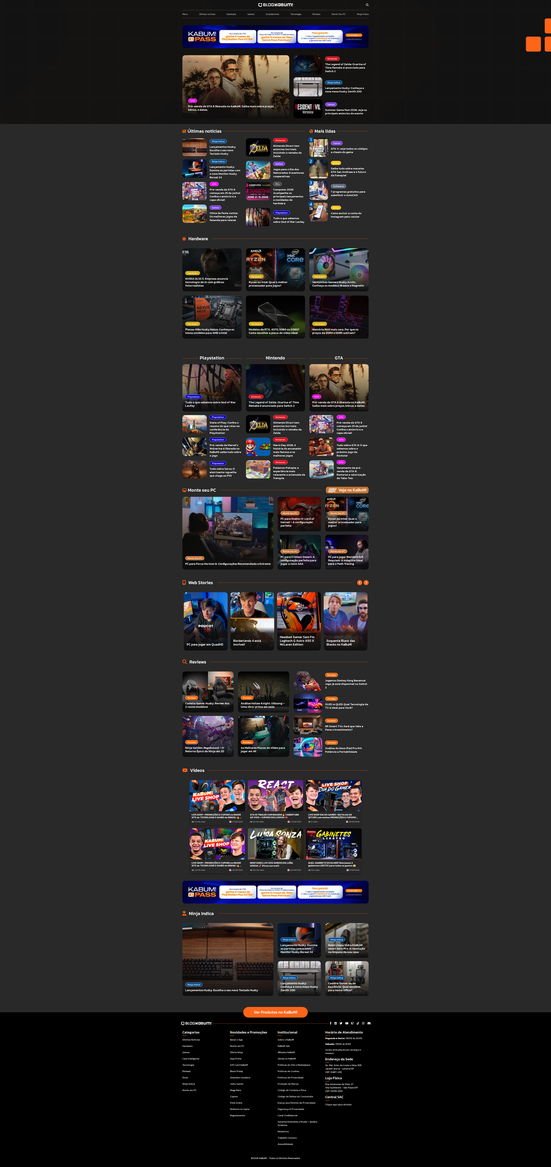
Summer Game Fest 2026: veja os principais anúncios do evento (346, 111)
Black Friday (236, 1071)
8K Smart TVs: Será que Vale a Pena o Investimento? (344, 728)
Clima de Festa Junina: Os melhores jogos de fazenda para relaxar (224, 216)
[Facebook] (330, 1023)
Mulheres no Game (240, 1109)
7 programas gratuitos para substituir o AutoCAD (348, 193)
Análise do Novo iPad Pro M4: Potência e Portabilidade (343, 750)
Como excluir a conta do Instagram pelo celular (346, 215)
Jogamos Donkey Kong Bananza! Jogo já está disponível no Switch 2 (346, 683)
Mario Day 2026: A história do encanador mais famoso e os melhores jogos (287, 450)
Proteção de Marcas (288, 1084)
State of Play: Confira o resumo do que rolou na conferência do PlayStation (224, 428)
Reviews (316, 14)
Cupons (234, 1096)
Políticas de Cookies (288, 1071)
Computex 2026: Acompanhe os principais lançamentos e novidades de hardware (288, 196)
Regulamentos (237, 1115)
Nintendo (332, 58)
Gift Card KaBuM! (239, 1065)
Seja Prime (235, 1058)
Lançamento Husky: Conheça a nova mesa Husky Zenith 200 (344, 90)
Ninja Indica (363, 14)
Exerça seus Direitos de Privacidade (296, 1102)
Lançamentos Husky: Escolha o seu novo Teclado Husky (223, 150)
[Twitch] (352, 1023)
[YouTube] (346, 1023)
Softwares (338, 186)
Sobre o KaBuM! (286, 1039)
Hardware (231, 14)
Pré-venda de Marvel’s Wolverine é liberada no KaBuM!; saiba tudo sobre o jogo (225, 450)
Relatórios (283, 1131)
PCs (277, 184)
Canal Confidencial (287, 1115)
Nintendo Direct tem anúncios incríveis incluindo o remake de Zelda (287, 151)
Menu (185, 14)
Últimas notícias (207, 14)
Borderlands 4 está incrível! (340, 642)
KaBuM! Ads (284, 1046)
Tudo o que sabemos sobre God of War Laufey (288, 220)
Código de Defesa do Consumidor (295, 1096)
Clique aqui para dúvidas (338, 1104)
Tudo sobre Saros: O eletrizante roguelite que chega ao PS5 (223, 472)
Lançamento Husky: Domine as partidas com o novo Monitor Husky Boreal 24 (225, 172)
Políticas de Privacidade (290, 1077)
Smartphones (272, 14)
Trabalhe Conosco (287, 1137)
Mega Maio (235, 1090)
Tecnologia (295, 14)
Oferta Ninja (236, 1052)
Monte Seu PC (339, 14)
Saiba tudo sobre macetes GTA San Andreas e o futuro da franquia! (348, 171)
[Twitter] (341, 1023)
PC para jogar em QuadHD (298, 644)
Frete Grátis (236, 1102)
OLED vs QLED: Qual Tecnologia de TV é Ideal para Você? (346, 706)
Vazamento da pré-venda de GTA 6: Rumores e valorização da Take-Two (351, 473)
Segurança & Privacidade (291, 1109)
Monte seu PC (189, 1090)
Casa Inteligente (190, 1058)
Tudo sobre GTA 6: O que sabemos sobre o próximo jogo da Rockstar (352, 450)
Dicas (336, 163)
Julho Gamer (237, 1084)
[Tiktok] (358, 1023)
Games (251, 14)
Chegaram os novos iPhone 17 (247, 642)
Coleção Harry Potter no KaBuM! (204, 642)
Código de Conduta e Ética (292, 1090)
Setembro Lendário (240, 1077)
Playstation (282, 212)
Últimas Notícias (191, 1039)
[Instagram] (363, 1023)
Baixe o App (236, 1039)
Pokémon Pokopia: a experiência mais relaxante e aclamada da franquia (289, 473)
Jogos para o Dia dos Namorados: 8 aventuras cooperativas (288, 172)
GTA (214, 184)
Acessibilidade (285, 1144)
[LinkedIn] (335, 1023)
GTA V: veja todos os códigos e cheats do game (349, 150)
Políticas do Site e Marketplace (294, 1065)
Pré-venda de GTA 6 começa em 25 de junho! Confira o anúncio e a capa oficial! (225, 194)
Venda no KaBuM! (287, 1058)
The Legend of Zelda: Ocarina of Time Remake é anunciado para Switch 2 (345, 67)
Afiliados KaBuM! (286, 1052)
